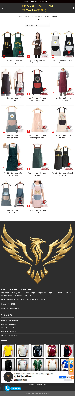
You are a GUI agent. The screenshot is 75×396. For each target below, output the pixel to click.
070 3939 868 (16, 388)
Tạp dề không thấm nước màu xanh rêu (13, 174)
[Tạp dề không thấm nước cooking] (12, 44)
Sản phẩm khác (29, 16)
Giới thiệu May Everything (9, 321)
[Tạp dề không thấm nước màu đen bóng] (12, 82)
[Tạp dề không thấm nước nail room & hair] (62, 157)
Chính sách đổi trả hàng (8, 324)
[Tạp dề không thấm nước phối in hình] (12, 194)
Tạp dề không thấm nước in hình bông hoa (62, 62)
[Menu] (2, 8)
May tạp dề (38, 16)
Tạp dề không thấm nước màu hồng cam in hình (37, 137)
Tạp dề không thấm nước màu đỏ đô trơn (62, 99)
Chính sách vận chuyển (8, 331)
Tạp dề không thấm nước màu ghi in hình (13, 137)
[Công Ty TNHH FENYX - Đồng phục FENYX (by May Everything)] (37, 8)
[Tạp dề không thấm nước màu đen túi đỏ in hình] (37, 82)
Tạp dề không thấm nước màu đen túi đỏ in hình (37, 99)
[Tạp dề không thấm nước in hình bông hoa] (62, 44)
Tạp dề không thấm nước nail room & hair (62, 174)
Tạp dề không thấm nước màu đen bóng (13, 99)
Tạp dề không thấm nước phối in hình (13, 211)
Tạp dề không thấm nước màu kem (62, 137)
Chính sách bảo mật (7, 328)
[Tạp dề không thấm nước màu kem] (62, 119)
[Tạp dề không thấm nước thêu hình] (37, 194)
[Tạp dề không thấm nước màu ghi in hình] (12, 119)
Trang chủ (20, 16)
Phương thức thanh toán (9, 335)
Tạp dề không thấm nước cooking (13, 62)
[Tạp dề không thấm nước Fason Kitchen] (37, 44)
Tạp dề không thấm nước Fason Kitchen (37, 62)
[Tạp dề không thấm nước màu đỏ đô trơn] (62, 82)
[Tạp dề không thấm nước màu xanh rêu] (12, 157)
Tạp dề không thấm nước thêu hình (37, 211)
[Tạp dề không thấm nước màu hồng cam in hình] (37, 119)
